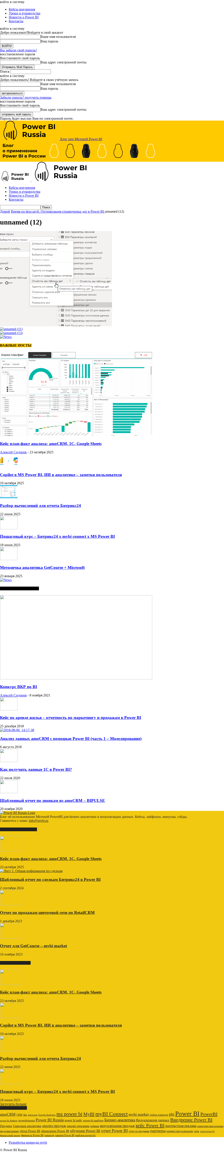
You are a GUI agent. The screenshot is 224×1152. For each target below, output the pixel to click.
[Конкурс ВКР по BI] (76, 678)
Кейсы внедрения (22, 9)
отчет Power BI (114, 1130)
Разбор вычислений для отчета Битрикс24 (40, 505)
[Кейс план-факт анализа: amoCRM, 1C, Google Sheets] (76, 435)
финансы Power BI (32, 1135)
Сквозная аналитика (27, 1126)
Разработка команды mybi (28, 1142)
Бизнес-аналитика (119, 1120)
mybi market (139, 1114)
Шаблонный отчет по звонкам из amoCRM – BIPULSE (52, 800)
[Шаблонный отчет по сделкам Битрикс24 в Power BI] (31, 871)
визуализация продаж (117, 1126)
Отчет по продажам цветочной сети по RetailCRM (47, 912)
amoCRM (8, 1114)
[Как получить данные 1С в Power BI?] (9, 761)
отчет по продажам (139, 1131)
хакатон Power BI (64, 1135)
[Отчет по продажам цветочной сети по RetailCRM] (11, 904)
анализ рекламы (78, 1126)
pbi (171, 1114)
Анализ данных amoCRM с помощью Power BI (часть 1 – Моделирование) (71, 738)
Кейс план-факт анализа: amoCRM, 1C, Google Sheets (51, 443)
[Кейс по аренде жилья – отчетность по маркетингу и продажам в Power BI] (9, 709)
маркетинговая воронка (210, 1126)
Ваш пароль (49, 41)
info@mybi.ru (38, 820)
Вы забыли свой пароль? (18, 50)
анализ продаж (54, 1126)
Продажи (6, 1126)
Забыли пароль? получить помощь (25, 97)
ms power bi (69, 1114)
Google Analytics (47, 1115)
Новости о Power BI (23, 17)
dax (25, 1114)
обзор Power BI (30, 1131)
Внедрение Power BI (191, 1119)
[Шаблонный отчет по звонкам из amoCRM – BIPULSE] (9, 792)
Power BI (187, 1113)
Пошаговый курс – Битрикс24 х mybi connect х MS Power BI (57, 536)
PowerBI (208, 1114)
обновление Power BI (55, 1131)
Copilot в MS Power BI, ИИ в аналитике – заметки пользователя (61, 474)
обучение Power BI (85, 1131)
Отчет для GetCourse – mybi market (33, 945)
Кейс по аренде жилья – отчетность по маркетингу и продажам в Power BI (70, 717)
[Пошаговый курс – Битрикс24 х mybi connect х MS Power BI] (9, 528)
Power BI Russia (50, 1120)
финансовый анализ (10, 1135)
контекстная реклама (180, 1126)
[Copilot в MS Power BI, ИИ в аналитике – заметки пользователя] (9, 466)
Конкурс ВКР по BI (18, 686)
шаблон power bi (85, 1135)
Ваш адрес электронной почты (63, 62)
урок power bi (207, 1131)
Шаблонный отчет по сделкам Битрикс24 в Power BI (50, 879)
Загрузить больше (13, 1104)
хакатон (49, 1135)
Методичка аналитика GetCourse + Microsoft (42, 567)
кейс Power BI (150, 1125)
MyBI (88, 1114)
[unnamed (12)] (56, 325)
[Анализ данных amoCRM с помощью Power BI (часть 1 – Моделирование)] (17, 730)
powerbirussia (26, 1120)
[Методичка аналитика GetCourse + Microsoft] (9, 559)
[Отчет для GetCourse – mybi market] (11, 937)
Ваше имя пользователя (58, 37)
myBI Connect (111, 1114)
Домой (5, 211)
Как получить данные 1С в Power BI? (36, 769)
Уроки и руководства (24, 13)
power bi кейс (73, 1120)
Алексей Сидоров (13, 452)
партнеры (158, 1131)
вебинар (94, 1126)
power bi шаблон (93, 1120)
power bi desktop (9, 1120)
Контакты (16, 21)
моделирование (9, 1131)
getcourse (32, 1114)
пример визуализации (179, 1131)
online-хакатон (159, 1114)
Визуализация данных (152, 1120)
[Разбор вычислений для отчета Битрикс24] (9, 497)
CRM (19, 1114)
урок (196, 1131)
